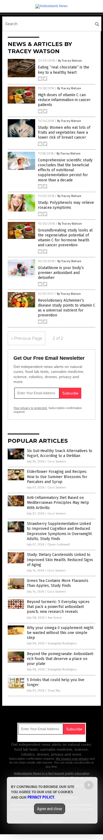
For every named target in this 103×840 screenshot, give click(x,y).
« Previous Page (26, 338)
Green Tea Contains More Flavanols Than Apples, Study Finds (57, 583)
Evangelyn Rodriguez (62, 643)
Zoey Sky (54, 690)
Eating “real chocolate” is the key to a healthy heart (63, 70)
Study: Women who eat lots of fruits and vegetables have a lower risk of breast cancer (64, 132)
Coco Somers (57, 461)
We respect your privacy (72, 758)
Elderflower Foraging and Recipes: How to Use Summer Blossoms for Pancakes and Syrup (57, 476)
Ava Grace (55, 617)
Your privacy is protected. (30, 408)
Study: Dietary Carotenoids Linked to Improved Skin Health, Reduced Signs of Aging (60, 559)
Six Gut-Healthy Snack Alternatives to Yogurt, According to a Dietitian (59, 453)
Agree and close (49, 809)
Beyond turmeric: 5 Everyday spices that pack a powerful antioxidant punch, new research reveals (58, 606)
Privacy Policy (40, 797)
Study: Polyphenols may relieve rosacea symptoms (66, 205)
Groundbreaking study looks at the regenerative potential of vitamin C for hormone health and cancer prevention (65, 238)
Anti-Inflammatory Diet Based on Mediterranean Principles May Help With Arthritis (58, 502)
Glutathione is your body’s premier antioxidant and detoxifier (61, 272)
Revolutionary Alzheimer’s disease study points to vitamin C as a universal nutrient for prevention (66, 308)
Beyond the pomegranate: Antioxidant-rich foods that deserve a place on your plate (60, 659)
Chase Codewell (59, 544)
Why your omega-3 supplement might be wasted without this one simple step (60, 632)
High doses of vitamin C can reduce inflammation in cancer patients (64, 100)
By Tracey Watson (70, 60)
